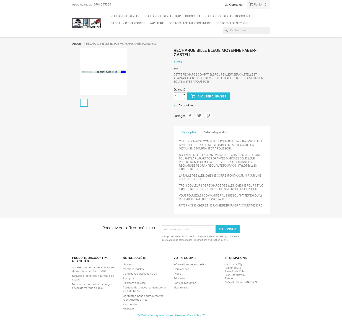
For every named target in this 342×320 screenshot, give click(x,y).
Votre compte (185, 258)
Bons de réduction (185, 283)
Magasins (128, 309)
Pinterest (208, 115)
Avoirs (177, 273)
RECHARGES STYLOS (125, 16)
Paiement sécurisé (134, 283)
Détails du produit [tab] (215, 132)
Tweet (199, 115)
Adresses (179, 278)
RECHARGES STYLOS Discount (227, 16)
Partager (190, 115)
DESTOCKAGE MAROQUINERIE (190, 23)
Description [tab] (190, 132)
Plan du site (130, 304)
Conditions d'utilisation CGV (140, 273)
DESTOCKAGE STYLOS (232, 23)
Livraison (128, 264)
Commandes (181, 269)
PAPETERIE (157, 23)
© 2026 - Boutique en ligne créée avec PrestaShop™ (171, 315)
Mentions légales (133, 269)
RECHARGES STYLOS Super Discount (172, 16)
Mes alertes (181, 287)
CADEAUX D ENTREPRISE (127, 23)
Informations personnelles (190, 264)
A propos (128, 278)
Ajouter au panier (208, 96)
